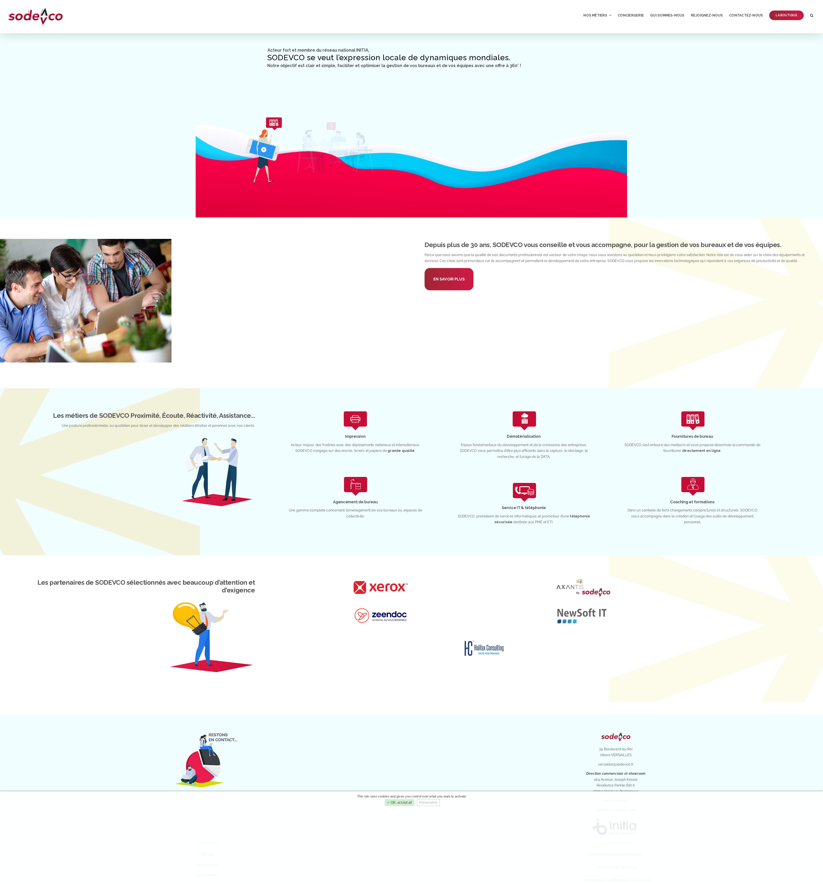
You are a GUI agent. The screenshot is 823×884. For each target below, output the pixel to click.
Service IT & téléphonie (524, 507)
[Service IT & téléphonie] (524, 483)
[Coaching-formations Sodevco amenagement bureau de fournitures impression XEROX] (692, 477)
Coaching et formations (692, 502)
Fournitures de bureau (692, 436)
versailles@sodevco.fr (616, 764)
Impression (355, 436)
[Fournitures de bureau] (692, 411)
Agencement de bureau (355, 502)
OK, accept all (401, 802)
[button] (812, 15)
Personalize (428, 802)
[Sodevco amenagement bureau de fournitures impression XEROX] (355, 411)
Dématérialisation (524, 436)
